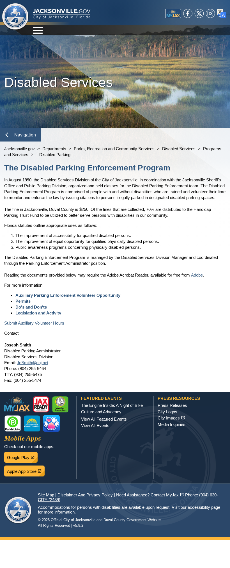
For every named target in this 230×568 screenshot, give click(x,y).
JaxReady (41, 404)
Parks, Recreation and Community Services (114, 148)
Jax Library (32, 423)
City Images (171, 418)
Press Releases (172, 405)
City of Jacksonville (15, 17)
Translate (221, 13)
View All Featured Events (104, 419)
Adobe (197, 275)
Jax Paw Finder (51, 423)
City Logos (167, 411)
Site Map (46, 494)
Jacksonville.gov (19, 148)
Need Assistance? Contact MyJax (150, 494)
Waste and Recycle (60, 404)
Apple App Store (26, 470)
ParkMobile (12, 423)
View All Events (95, 425)
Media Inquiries (171, 424)
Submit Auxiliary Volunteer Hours (34, 323)
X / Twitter (199, 13)
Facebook (188, 13)
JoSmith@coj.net (32, 362)
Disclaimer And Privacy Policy (85, 494)
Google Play (22, 456)
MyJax (173, 13)
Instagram (210, 13)
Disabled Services (179, 148)
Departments (54, 148)
